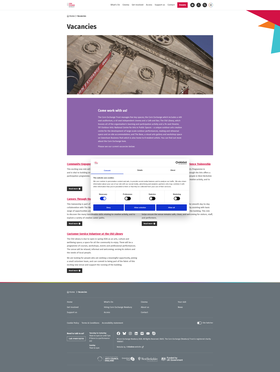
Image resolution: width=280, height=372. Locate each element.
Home (72, 16)
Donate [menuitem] (182, 5)
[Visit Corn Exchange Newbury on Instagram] (130, 333)
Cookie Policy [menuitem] (73, 323)
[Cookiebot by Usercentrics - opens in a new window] (177, 163)
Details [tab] (140, 170)
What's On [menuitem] (115, 5)
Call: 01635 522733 (76, 339)
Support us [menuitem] (160, 5)
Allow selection (140, 207)
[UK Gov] (172, 359)
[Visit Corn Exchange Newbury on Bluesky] (124, 333)
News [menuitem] (180, 307)
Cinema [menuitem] (125, 5)
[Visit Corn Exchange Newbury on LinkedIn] (136, 333)
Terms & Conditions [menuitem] (90, 323)
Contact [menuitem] (171, 5)
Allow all (171, 207)
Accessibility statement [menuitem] (112, 323)
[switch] (128, 198)
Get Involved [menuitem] (137, 5)
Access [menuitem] (149, 5)
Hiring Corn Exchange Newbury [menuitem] (118, 307)
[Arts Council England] (107, 358)
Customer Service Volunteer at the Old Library (95, 233)
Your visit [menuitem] (182, 302)
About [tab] (172, 170)
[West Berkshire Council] (148, 358)
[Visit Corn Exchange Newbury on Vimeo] (142, 333)
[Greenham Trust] (128, 359)
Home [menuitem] (69, 302)
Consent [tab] (107, 170)
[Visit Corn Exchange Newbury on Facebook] (118, 333)
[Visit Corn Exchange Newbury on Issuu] (154, 333)
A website (134, 347)
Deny (108, 207)
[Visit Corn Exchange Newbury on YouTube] (148, 333)
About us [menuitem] (145, 307)
